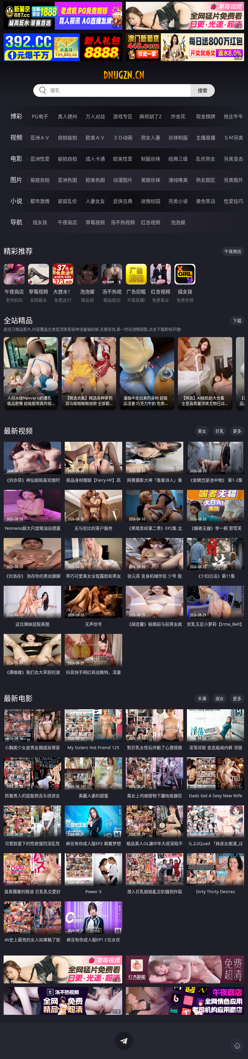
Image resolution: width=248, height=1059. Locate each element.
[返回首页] (237, 1045)
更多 (237, 431)
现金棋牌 (205, 116)
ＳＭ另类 (233, 137)
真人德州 (67, 116)
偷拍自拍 (67, 159)
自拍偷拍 (67, 137)
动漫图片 (122, 180)
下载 (237, 320)
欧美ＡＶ (95, 137)
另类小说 (178, 201)
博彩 (16, 116)
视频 (16, 137)
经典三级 (178, 159)
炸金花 (178, 116)
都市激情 (40, 201)
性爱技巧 (233, 201)
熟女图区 (205, 180)
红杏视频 (150, 222)
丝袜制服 (178, 137)
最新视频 (18, 431)
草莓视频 (95, 222)
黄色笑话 (205, 201)
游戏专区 (122, 116)
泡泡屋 (178, 222)
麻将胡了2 (150, 116)
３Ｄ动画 (122, 137)
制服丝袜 (150, 159)
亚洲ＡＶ (40, 137)
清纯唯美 (178, 180)
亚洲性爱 (40, 159)
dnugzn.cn (124, 75)
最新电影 (18, 698)
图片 (16, 180)
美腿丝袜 (150, 180)
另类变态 (233, 159)
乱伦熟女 (205, 159)
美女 (202, 431)
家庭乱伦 (67, 201)
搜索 (202, 90)
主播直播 (205, 137)
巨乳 (219, 431)
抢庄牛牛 (233, 116)
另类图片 (233, 180)
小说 (16, 201)
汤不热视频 (123, 222)
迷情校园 (150, 201)
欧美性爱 (122, 159)
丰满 (202, 698)
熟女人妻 (150, 137)
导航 (16, 222)
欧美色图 (95, 180)
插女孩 (40, 222)
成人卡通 (95, 159)
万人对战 (95, 116)
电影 (16, 159)
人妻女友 (95, 201)
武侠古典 (122, 201)
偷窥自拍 (40, 180)
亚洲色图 (67, 180)
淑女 (219, 698)
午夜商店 (67, 222)
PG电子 (40, 116)
